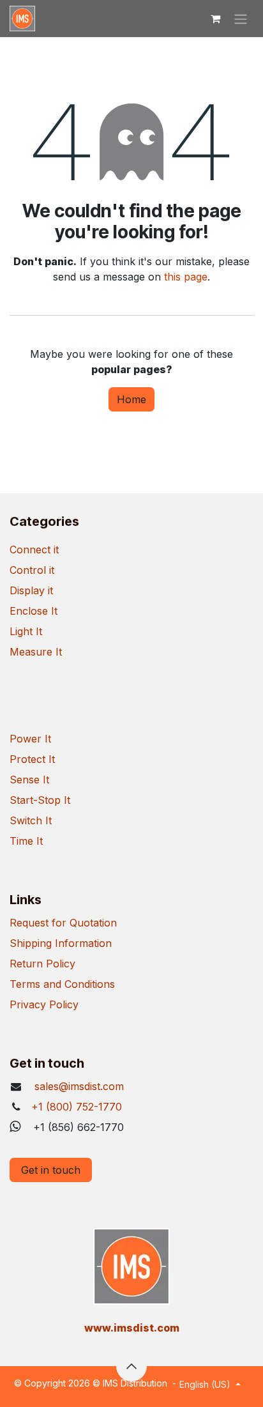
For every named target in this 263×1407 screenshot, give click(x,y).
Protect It (32, 759)
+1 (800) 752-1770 (76, 1106)
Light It (26, 631)
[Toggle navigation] (240, 18)
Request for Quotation (63, 922)
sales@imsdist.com (77, 1086)
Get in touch (51, 1170)
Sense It (29, 779)
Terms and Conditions (62, 984)
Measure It (36, 651)
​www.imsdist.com (132, 1327)
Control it (32, 570)
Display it (31, 590)
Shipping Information (61, 943)
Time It (26, 840)
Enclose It (33, 610)
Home (131, 399)
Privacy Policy (44, 1004)
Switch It (31, 820)
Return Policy (42, 963)
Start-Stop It (40, 800)
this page (185, 276)
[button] (131, 1366)
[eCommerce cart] (215, 18)
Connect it (34, 549)
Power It (30, 738)
